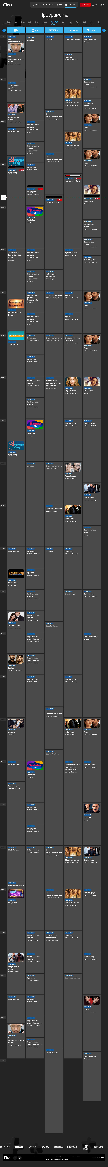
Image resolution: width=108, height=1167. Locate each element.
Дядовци (30, 40)
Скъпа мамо (88, 201)
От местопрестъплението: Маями (17, 41)
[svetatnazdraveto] (76, 1146)
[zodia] (103, 1146)
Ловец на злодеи (90, 39)
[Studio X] (101, 1157)
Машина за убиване (72, 181)
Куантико (69, 57)
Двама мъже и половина (13, 87)
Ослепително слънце (89, 83)
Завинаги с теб (14, 625)
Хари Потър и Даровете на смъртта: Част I (52, 937)
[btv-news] (49, 1146)
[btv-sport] (9, 1146)
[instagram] (20, 1158)
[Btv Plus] (7, 4)
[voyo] (36, 1146)
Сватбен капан (52, 626)
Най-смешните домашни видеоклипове (33, 127)
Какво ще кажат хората (33, 382)
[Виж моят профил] (96, 5)
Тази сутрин (13, 345)
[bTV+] (7, 1157)
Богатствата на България (15, 314)
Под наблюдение (71, 476)
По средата (31, 167)
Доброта (11, 732)
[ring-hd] (22, 1146)
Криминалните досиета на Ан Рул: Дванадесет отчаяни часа (53, 384)
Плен (86, 128)
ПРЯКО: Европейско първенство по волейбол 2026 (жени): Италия (72, 768)
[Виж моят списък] (93, 5)
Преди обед (12, 173)
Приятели (31, 551)
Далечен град (89, 594)
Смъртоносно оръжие (13, 968)
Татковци (31, 220)
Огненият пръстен (72, 978)
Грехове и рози (89, 423)
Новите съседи (33, 679)
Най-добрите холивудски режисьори (51, 276)
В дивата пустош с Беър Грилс (72, 339)
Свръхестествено (72, 103)
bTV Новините (13, 132)
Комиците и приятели (12, 584)
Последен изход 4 (52, 202)
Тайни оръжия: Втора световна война (14, 255)
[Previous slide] (4, 30)
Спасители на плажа (54, 295)
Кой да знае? (13, 903)
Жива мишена (70, 519)
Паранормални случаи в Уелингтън (34, 638)
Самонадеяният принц (90, 531)
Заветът (49, 39)
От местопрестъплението (55, 115)
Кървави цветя (90, 260)
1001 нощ (87, 817)
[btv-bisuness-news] (62, 1146)
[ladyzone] (89, 1146)
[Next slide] (104, 30)
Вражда (11, 668)
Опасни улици (89, 497)
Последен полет (52, 1053)
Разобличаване (71, 391)
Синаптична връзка (72, 39)
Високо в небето (52, 754)
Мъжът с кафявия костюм (91, 638)
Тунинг (67, 295)
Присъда (87, 1009)
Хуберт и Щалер (71, 253)
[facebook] (15, 1158)
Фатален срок (70, 594)
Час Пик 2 (49, 551)
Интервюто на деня (16, 885)
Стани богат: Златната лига (14, 787)
